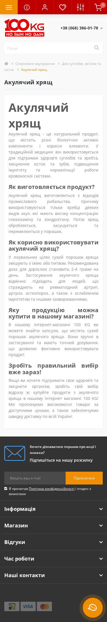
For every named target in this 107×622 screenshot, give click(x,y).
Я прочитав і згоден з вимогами (50, 491)
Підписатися (84, 478)
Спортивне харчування (35, 63)
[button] (44, 7)
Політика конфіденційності (51, 488)
